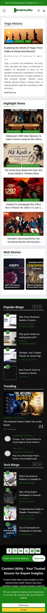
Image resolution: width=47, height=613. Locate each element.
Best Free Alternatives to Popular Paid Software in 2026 (21, 3)
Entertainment (13, 132)
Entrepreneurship (27, 344)
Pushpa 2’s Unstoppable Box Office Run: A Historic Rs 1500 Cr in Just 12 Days (23, 207)
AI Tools (24, 377)
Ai (19, 360)
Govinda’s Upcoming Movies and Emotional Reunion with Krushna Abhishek (23, 241)
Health (9, 41)
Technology (19, 418)
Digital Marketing (27, 516)
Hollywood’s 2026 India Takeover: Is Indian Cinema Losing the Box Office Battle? (23, 139)
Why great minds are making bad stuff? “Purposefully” (29, 337)
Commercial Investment (23, 452)
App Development (26, 324)
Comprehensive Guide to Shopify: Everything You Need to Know (31, 512)
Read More (8, 92)
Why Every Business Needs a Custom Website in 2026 (29, 320)
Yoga (28, 41)
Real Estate (18, 448)
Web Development (27, 483)
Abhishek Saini (12, 56)
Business (23, 341)
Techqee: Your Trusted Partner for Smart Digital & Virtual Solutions (31, 356)
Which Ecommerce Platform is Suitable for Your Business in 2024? (30, 479)
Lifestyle (19, 41)
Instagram (8, 418)
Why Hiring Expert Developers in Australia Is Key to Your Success (30, 495)
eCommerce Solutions (22, 436)
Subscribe (39, 558)
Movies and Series (31, 132)
